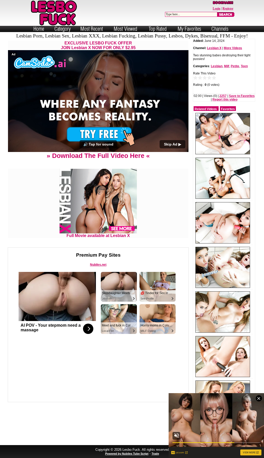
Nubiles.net (98, 264)
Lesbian (216, 66)
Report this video (224, 99)
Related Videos (206, 109)
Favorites (228, 109)
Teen (244, 66)
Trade (155, 453)
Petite (235, 66)
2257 (223, 96)
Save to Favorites (242, 96)
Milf (226, 66)
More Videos (233, 48)
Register (227, 8)
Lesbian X (214, 48)
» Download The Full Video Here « (98, 155)
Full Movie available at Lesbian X (98, 235)
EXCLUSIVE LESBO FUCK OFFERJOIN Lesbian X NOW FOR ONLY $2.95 (98, 45)
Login (216, 8)
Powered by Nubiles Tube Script (126, 453)
